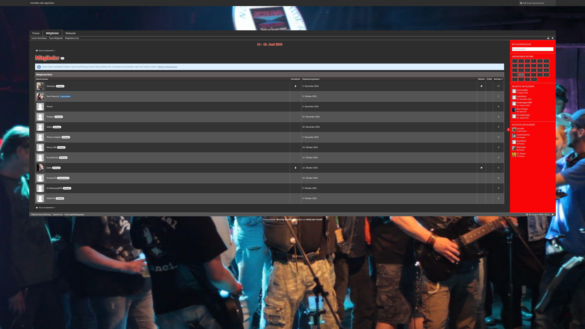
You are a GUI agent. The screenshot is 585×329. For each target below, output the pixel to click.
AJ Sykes (521, 153)
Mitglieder (52, 33)
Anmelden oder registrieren (42, 3)
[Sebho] (40, 127)
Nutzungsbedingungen (74, 214)
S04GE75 (50, 198)
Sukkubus (50, 86)
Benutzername (42, 79)
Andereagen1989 (524, 102)
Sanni (48, 168)
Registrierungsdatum (310, 79)
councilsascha (523, 135)
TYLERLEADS (523, 115)
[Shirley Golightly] (40, 137)
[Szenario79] (40, 178)
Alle (534, 79)
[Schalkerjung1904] (40, 188)
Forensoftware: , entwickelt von (292, 219)
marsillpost (521, 96)
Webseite (71, 33)
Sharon (49, 106)
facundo (520, 128)
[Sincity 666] (40, 147)
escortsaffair (522, 90)
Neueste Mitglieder (523, 86)
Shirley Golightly (53, 137)
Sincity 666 (51, 147)
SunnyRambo (52, 157)
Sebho (49, 127)
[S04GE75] (40, 198)
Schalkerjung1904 (54, 188)
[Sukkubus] (40, 86)
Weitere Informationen (167, 67)
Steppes (50, 117)
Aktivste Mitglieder (523, 125)
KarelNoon (521, 141)
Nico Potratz (522, 109)
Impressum (58, 214)
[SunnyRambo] (40, 157)
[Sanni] (40, 168)
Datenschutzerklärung (41, 214)
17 (498, 86)
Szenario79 (51, 178)
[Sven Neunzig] (40, 96)
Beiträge (497, 79)
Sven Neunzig (52, 96)
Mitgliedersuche (521, 44)
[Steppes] (40, 117)
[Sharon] (40, 106)
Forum (35, 33)
